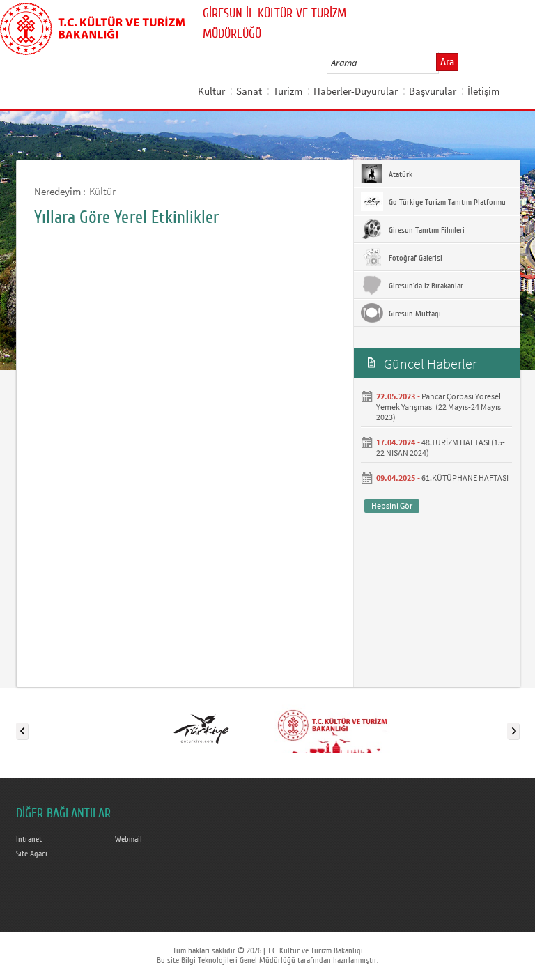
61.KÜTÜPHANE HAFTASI (465, 477)
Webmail (128, 839)
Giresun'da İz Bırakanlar (425, 286)
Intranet (29, 839)
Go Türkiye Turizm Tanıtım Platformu (446, 202)
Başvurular (432, 91)
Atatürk (399, 174)
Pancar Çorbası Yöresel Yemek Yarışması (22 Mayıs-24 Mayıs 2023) (438, 406)
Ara (447, 62)
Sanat (249, 91)
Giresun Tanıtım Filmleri (426, 230)
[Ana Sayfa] (92, 26)
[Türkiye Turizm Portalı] (201, 728)
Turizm (287, 91)
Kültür (211, 91)
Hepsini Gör (391, 505)
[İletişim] (332, 728)
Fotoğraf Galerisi (414, 258)
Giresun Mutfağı (414, 313)
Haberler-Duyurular (355, 91)
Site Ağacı (31, 853)
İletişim (483, 91)
